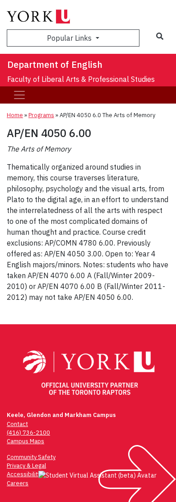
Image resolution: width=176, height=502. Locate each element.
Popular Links (70, 38)
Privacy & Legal (26, 465)
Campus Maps (25, 441)
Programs (41, 115)
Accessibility (24, 474)
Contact (17, 424)
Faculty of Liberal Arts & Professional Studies (81, 79)
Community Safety (31, 457)
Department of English (54, 64)
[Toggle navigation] (19, 95)
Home (15, 115)
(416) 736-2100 (28, 432)
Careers (17, 483)
